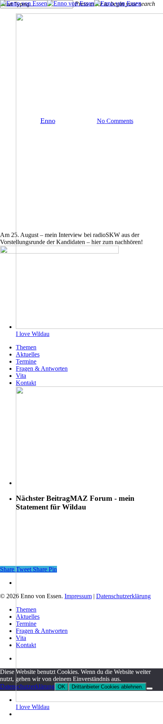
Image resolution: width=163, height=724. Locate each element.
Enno (47, 121)
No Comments (115, 121)
